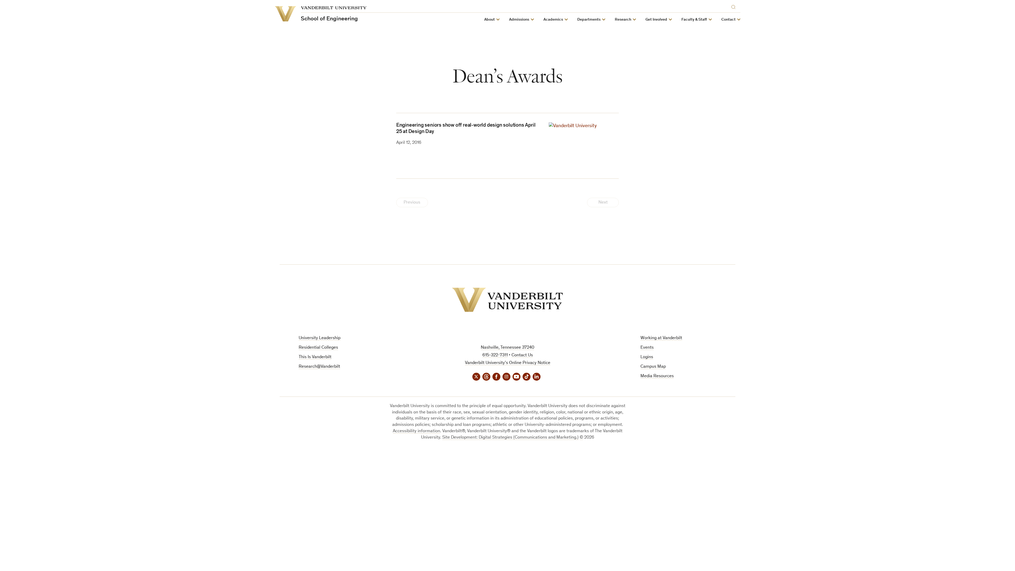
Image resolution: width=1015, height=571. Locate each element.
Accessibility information (416, 431)
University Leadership (319, 338)
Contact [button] (728, 20)
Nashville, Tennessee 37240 (507, 348)
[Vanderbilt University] (507, 300)
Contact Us (522, 355)
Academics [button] (553, 20)
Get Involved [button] (656, 20)
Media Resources (657, 376)
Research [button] (623, 20)
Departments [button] (589, 20)
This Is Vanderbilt (315, 357)
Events (647, 348)
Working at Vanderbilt (661, 338)
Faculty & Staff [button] (694, 20)
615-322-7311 (495, 355)
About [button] (489, 20)
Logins (646, 357)
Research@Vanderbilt (319, 367)
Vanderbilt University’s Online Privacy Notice (507, 363)
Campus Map (653, 367)
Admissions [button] (519, 20)
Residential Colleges (318, 348)
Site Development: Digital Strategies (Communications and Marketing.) (510, 437)
